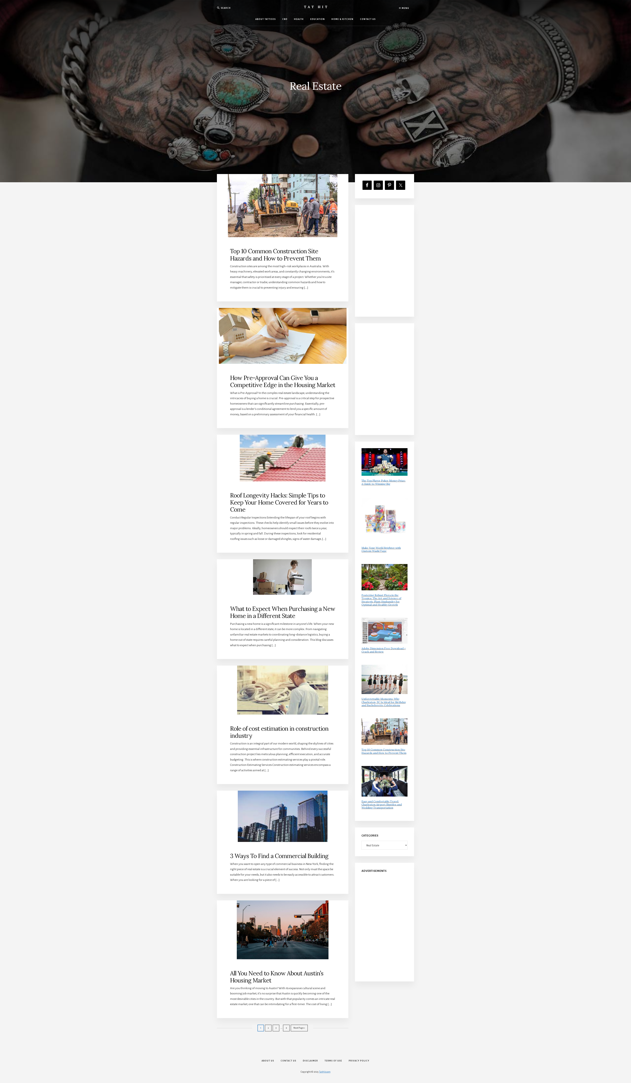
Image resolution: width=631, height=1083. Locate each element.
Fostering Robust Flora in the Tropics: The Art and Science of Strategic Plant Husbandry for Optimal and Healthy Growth (381, 599)
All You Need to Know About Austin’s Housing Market (276, 976)
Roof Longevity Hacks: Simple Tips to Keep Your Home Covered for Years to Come (279, 502)
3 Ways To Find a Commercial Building (279, 856)
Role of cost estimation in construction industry (279, 732)
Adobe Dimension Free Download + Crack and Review (384, 650)
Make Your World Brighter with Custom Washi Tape (381, 549)
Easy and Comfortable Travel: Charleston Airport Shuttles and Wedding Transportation (382, 804)
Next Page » (299, 1029)
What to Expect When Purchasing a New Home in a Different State (282, 612)
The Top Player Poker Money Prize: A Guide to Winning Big (384, 482)
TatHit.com (324, 1072)
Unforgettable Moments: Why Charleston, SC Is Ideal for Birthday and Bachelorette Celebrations (384, 702)
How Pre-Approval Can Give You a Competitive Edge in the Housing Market (282, 381)
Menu (405, 8)
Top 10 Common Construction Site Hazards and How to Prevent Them (275, 254)
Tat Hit (316, 7)
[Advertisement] (385, 261)
